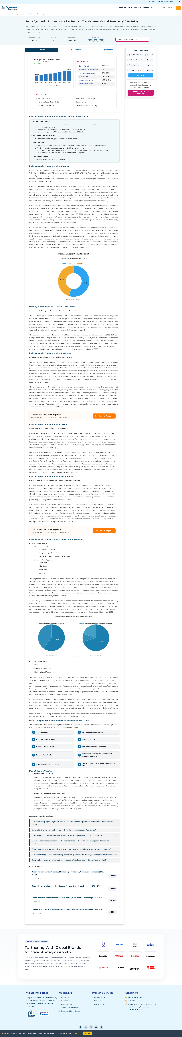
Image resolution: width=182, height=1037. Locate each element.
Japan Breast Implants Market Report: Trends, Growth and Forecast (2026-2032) (67, 886)
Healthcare (13, 14)
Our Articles (99, 1004)
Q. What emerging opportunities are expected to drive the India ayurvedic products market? (71, 849)
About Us (137, 8)
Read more (37, 32)
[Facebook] (80, 1027)
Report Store (99, 997)
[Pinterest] (101, 1027)
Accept (87, 1033)
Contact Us (147, 8)
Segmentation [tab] (107, 50)
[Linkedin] (86, 1027)
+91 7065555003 (149, 2)
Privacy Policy (66, 1004)
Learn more (78, 1033)
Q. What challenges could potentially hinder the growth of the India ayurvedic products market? (73, 855)
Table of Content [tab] (74, 50)
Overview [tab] (41, 50)
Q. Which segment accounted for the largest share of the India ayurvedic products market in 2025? (71, 842)
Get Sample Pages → (104, 416)
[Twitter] (91, 1027)
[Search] (178, 8)
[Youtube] (96, 1027)
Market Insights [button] (124, 8)
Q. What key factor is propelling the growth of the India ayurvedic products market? (67, 835)
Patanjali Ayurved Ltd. (45, 747)
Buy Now (140, 75)
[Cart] (179, 2)
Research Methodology (70, 1011)
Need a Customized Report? (141, 92)
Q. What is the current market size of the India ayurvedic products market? (64, 830)
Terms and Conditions (69, 1008)
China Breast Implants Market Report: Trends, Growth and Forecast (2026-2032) (67, 910)
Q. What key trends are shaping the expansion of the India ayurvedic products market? (69, 860)
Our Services (99, 1001)
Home (5, 14)
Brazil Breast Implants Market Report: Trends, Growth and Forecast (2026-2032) (67, 898)
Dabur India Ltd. (88, 739)
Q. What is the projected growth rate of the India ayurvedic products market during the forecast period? (73, 823)
